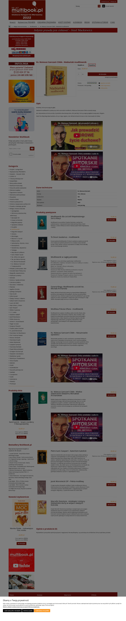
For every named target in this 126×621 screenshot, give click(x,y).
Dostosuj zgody (27, 610)
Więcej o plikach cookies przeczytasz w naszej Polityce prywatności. (21, 607)
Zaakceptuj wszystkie (42, 610)
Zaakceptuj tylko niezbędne (12, 610)
